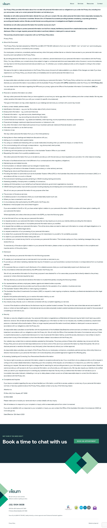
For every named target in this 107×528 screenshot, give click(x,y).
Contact (100, 3)
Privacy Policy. (12, 523)
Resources (90, 3)
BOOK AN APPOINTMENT (86, 441)
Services (80, 3)
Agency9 (96, 523)
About (72, 3)
